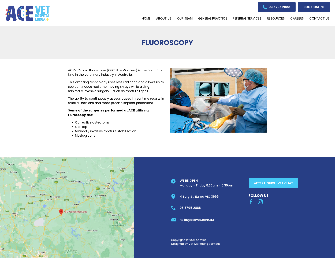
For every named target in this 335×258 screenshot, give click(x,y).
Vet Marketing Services (204, 244)
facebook (251, 201)
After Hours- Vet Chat (273, 183)
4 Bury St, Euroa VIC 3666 (199, 196)
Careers (297, 18)
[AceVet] (27, 13)
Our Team (185, 18)
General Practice (212, 18)
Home (146, 18)
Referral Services (247, 18)
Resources (276, 18)
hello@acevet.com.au (197, 220)
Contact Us (319, 18)
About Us (164, 18)
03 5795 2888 (279, 7)
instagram (260, 201)
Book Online (314, 7)
